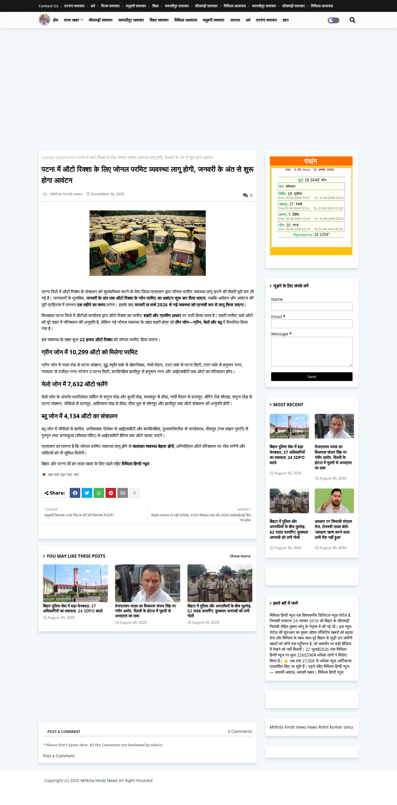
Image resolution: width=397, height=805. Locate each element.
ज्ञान (286, 20)
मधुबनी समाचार (136, 5)
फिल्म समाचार (111, 5)
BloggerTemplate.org (158, 794)
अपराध (235, 20)
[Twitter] (87, 493)
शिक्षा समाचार (159, 20)
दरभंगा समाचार (74, 5)
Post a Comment (59, 756)
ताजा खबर (71, 20)
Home (47, 157)
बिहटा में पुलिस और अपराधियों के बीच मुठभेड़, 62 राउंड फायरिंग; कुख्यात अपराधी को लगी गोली (219, 610)
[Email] (122, 493)
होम (55, 20)
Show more (240, 556)
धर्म (93, 5)
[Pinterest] (110, 493)
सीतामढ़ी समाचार (207, 5)
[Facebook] (75, 493)
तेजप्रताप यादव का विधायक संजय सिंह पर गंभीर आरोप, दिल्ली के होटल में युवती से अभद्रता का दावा (145, 610)
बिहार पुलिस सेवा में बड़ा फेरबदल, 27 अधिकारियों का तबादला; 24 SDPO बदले (73, 608)
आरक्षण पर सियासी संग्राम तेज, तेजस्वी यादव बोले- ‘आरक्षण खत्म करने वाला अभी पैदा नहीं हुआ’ (333, 529)
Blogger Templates (86, 794)
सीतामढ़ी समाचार (100, 20)
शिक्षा (156, 5)
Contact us (49, 5)
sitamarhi (65, 157)
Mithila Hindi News (99, 780)
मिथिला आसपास (235, 5)
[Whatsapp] (99, 493)
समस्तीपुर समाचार (177, 5)
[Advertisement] (198, 74)
